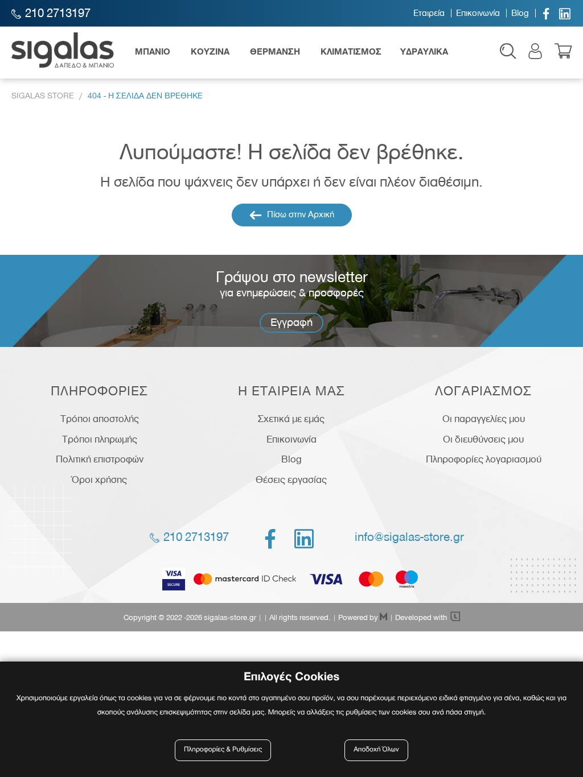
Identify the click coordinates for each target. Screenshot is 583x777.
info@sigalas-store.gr (409, 537)
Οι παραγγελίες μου (483, 418)
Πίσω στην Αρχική (299, 214)
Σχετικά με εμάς (291, 418)
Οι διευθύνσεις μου (483, 439)
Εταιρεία (429, 13)
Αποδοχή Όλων (376, 750)
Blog (520, 13)
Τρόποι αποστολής (99, 418)
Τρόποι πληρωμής (99, 439)
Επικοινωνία (478, 13)
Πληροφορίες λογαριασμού (483, 459)
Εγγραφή (291, 322)
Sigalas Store (42, 96)
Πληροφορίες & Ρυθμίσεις (223, 750)
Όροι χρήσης (99, 479)
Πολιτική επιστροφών (99, 459)
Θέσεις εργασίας (291, 479)
